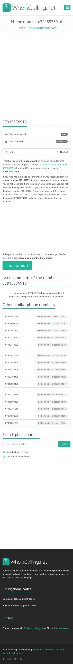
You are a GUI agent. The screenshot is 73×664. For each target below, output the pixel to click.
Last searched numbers (18, 456)
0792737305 (36, 337)
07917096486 (36, 401)
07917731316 (36, 408)
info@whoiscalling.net (33, 628)
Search (64, 444)
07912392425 (36, 383)
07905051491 (36, 330)
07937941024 (36, 423)
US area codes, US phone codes (19, 598)
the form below (61, 628)
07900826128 (36, 362)
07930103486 (36, 376)
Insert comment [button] (17, 265)
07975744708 (36, 369)
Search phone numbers (17, 451)
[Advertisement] (36, 77)
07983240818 (36, 394)
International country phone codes (19, 605)
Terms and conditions (43, 649)
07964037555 (36, 355)
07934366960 (36, 415)
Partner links (17, 652)
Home (22, 27)
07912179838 (36, 344)
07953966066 (36, 323)
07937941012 (36, 316)
